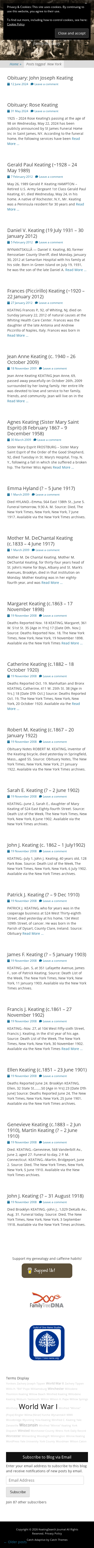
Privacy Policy (53, 1533)
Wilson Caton (78, 1441)
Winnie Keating (75, 1436)
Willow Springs (79, 1399)
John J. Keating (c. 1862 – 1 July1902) (46, 845)
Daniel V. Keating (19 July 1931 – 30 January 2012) (45, 233)
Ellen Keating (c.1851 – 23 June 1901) (47, 1069)
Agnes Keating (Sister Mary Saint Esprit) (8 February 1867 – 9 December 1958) (43, 428)
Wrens (59, 1430)
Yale (78, 1420)
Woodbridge (13, 1420)
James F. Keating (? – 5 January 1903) (46, 954)
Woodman (62, 1441)
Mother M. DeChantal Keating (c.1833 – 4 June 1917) (40, 541)
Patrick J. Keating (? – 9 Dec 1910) (43, 894)
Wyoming (28, 1420)
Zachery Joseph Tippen (31, 1383)
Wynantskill (58, 1415)
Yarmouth (33, 1399)
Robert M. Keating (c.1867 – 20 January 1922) (40, 732)
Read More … (76, 269)
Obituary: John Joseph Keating (40, 78)
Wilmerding (29, 1436)
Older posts (15, 1542)
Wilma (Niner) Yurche (37, 1415)
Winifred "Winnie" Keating (55, 1425)
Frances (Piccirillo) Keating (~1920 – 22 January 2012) (46, 293)
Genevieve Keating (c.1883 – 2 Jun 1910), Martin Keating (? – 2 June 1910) (44, 1130)
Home (15, 64)
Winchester (56, 1389)
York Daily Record (75, 1430)
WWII (70, 1415)
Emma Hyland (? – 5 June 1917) (41, 488)
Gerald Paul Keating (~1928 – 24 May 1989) (42, 167)
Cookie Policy (16, 24)
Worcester (13, 1436)
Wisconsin (28, 1425)
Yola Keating (43, 1420)
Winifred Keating (57, 1394)
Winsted (24, 1431)
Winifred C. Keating (63, 1420)
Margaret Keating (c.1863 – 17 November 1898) (40, 606)
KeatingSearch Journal (52, 1529)
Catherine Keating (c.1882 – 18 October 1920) (40, 667)
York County (47, 1441)
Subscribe (18, 1492)
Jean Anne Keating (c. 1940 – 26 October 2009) (41, 359)
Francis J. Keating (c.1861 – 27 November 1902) (39, 1012)
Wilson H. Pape (59, 1399)
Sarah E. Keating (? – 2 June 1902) (43, 790)
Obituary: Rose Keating (32, 105)
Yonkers (11, 1383)
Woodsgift (43, 1436)
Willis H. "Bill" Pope (18, 1389)
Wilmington (58, 1436)
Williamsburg (39, 1389)
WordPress (12, 1441)
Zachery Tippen (74, 1383)
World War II (55, 1383)
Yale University (29, 1441)
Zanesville (12, 1425)
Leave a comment (46, 84)
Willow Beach (37, 1394)
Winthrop (12, 1408)
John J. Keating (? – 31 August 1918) (45, 1196)
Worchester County (42, 1430)
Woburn (21, 1399)
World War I (38, 1406)
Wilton (45, 1399)
